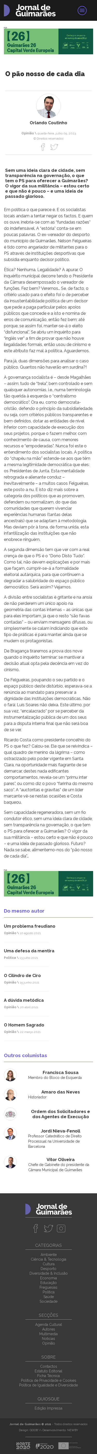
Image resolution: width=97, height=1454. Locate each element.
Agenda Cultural (48, 1324)
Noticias (48, 1339)
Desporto (48, 1269)
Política (49, 1292)
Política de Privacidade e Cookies (48, 1380)
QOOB (34, 1430)
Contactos (48, 1366)
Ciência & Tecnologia (48, 1259)
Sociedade (48, 1301)
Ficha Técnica (48, 1376)
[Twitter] (54, 146)
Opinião (48, 1343)
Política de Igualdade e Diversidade (48, 1385)
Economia (48, 1278)
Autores (48, 1329)
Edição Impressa (48, 1408)
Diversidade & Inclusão (48, 1273)
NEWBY (72, 1430)
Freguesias (48, 1287)
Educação (48, 1283)
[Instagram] (61, 1228)
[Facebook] (43, 146)
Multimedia (48, 1334)
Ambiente (49, 1255)
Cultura (49, 1264)
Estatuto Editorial (48, 1371)
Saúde (48, 1297)
